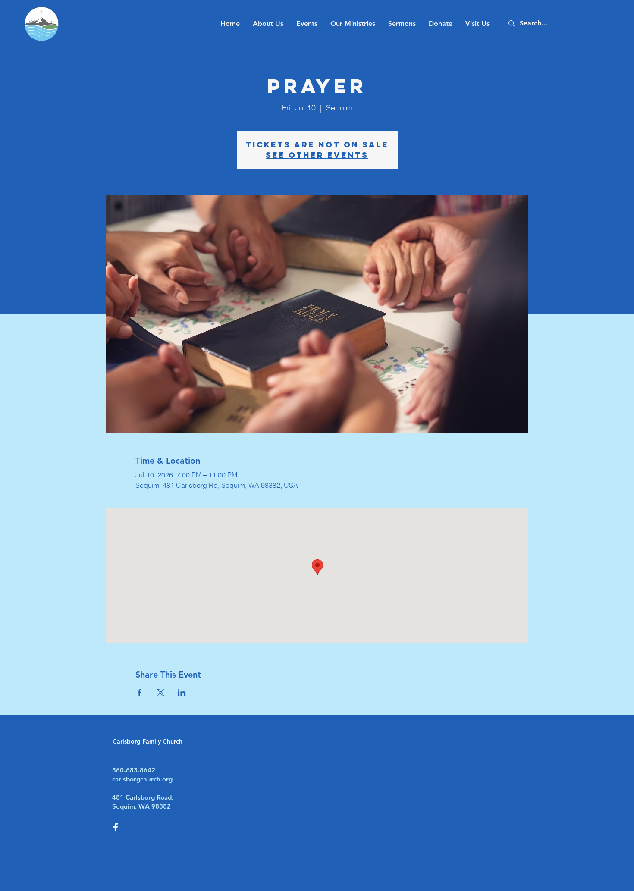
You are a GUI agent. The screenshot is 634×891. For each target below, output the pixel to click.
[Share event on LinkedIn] (182, 692)
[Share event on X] (161, 692)
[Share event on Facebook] (139, 692)
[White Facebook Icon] (115, 827)
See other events (317, 155)
